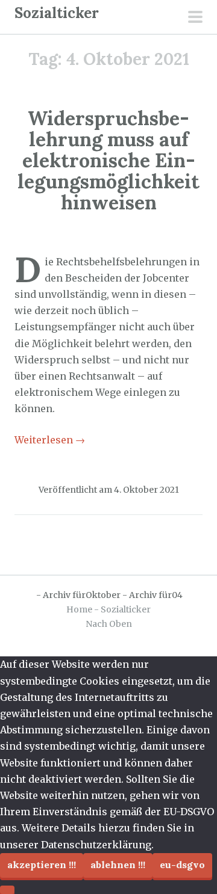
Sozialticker (56, 13)
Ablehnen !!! (117, 865)
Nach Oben (109, 623)
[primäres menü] (195, 18)
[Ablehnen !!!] (7, 890)
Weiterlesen (49, 440)
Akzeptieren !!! (41, 865)
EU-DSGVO (182, 865)
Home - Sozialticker (108, 609)
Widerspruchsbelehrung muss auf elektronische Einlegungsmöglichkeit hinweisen (108, 160)
